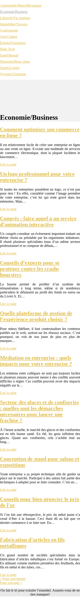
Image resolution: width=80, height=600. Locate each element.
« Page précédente (13, 579)
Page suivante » (11, 583)
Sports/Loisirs (9, 68)
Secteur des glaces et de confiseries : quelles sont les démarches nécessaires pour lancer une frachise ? (39, 411)
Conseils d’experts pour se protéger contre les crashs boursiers (30, 269)
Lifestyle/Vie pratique (15, 18)
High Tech (7, 49)
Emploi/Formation (13, 43)
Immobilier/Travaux (14, 24)
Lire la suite (8, 164)
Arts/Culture (8, 37)
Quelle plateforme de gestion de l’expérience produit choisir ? (36, 316)
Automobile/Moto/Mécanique (21, 5)
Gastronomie (9, 30)
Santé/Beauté (9, 55)
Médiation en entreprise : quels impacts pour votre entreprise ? (36, 361)
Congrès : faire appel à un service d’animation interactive (38, 221)
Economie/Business (14, 12)
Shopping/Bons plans (15, 61)
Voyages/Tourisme (13, 74)
